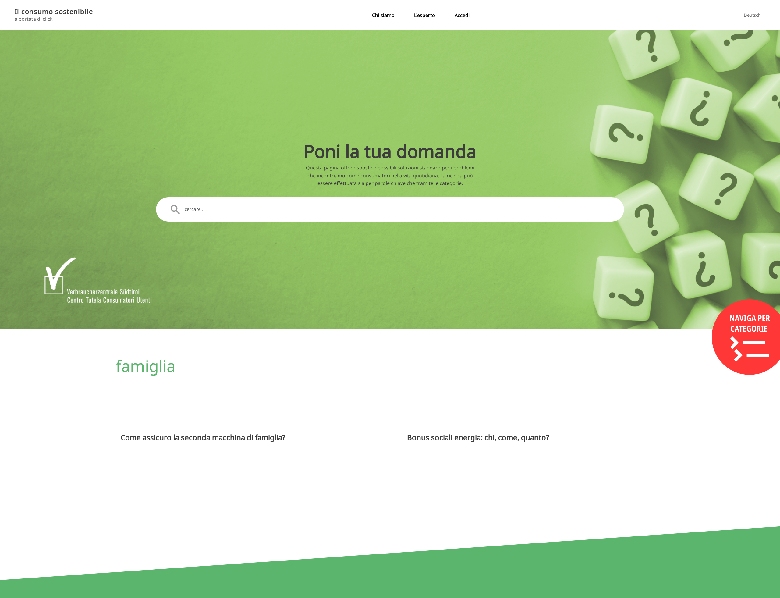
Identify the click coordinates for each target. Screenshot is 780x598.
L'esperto (424, 15)
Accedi (462, 15)
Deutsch (752, 15)
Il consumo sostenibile (54, 11)
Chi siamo (383, 15)
